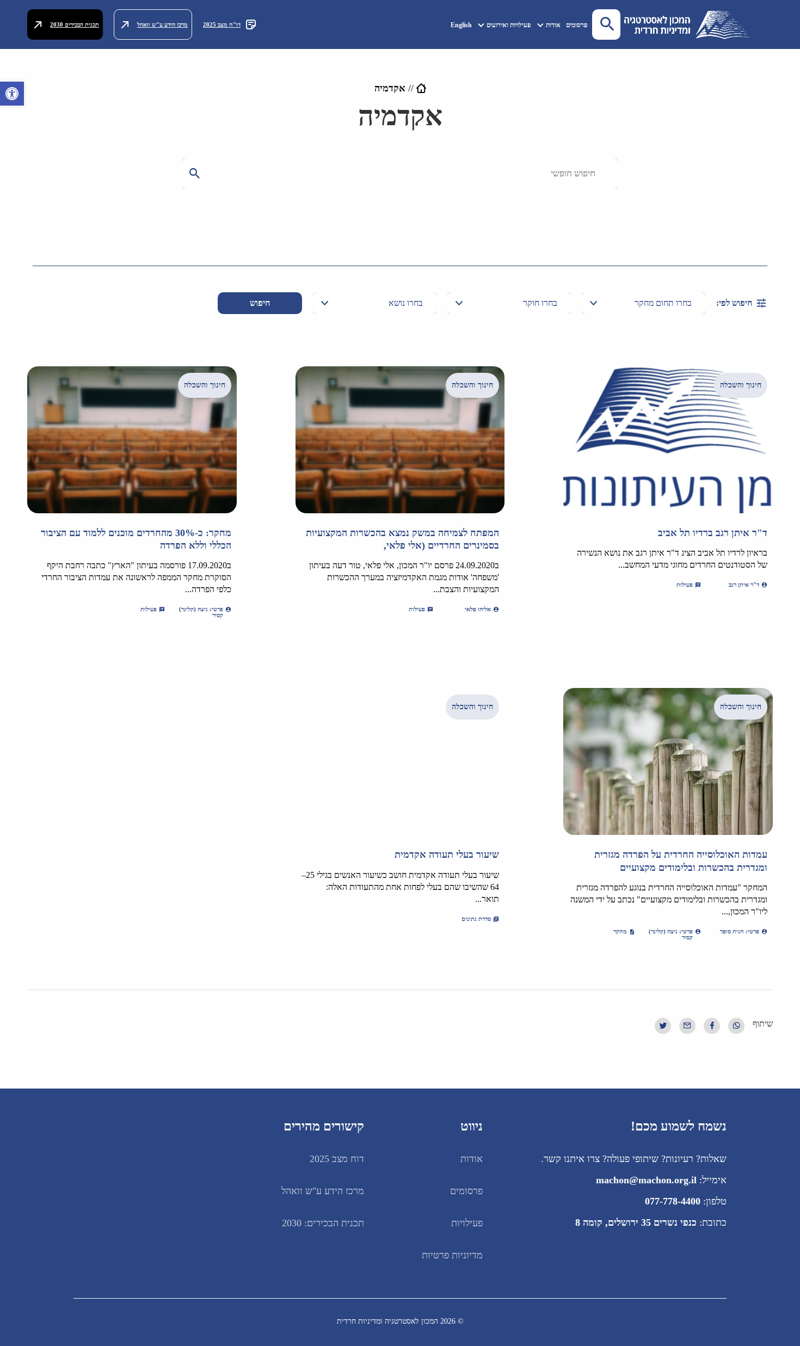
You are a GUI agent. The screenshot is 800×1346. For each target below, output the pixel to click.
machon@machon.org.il (646, 1180)
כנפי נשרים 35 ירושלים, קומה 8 (636, 1222)
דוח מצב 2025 (337, 1158)
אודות (553, 25)
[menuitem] (577, 25)
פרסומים (577, 25)
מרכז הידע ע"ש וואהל (162, 24)
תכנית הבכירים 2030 (74, 24)
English (461, 25)
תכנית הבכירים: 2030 (323, 1223)
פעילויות (467, 1223)
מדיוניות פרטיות (452, 1255)
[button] (12, 94)
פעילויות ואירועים (509, 25)
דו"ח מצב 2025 (222, 24)
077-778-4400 (672, 1201)
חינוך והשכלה (740, 385)
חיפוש (260, 303)
